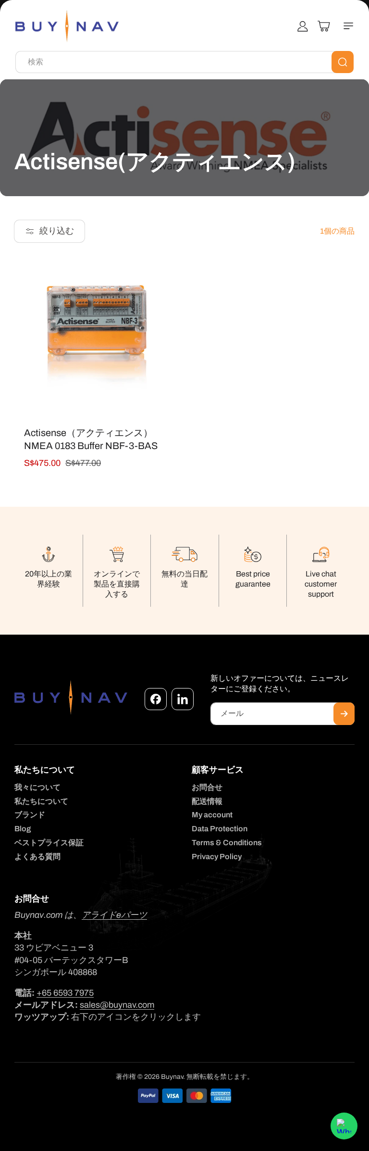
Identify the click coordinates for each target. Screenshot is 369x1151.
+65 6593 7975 (65, 993)
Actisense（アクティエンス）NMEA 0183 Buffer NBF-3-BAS (91, 439)
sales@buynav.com (117, 1005)
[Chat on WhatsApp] (344, 1126)
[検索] (343, 62)
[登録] (344, 713)
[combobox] (184, 62)
